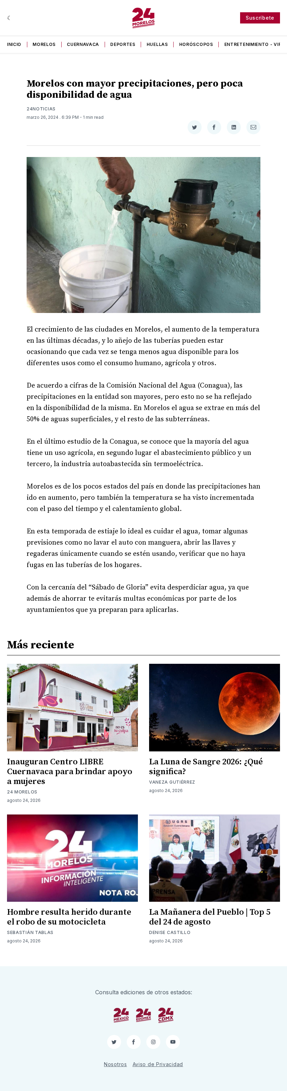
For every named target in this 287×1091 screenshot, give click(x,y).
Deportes (122, 44)
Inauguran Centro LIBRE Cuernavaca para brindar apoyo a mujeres (69, 772)
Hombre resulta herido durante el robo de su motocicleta (69, 917)
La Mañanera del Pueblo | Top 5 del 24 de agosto (209, 917)
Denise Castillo (170, 932)
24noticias (41, 108)
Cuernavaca (83, 44)
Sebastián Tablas (30, 932)
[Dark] (9, 17)
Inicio (14, 44)
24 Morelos (22, 792)
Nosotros (115, 1064)
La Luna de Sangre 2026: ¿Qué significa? (206, 767)
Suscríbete (260, 18)
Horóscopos (196, 44)
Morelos (44, 44)
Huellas (157, 44)
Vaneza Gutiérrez (172, 782)
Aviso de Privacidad (158, 1064)
